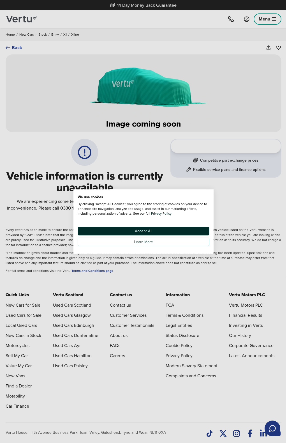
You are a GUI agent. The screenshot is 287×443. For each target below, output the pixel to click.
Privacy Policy (161, 213)
